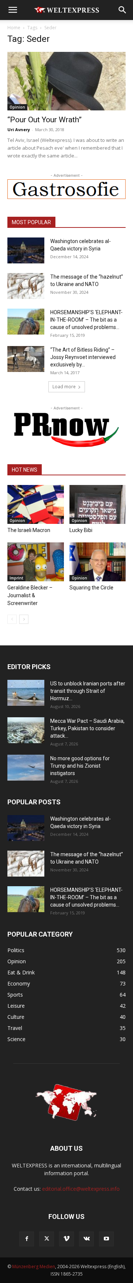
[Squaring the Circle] (97, 561)
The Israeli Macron (28, 530)
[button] (12, 10)
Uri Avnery (18, 129)
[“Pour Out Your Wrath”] (66, 81)
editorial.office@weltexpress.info (81, 1188)
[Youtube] (106, 1239)
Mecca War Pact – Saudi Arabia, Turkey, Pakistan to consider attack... (87, 728)
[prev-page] (12, 619)
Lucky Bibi (80, 530)
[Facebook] (26, 1239)
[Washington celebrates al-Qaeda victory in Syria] (25, 250)
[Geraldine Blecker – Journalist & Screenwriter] (35, 561)
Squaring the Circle (91, 588)
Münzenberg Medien (33, 1266)
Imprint (16, 578)
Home (13, 27)
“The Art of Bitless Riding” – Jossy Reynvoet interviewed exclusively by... (83, 357)
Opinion (17, 107)
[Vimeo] (66, 1239)
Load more (64, 386)
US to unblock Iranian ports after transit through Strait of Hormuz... (87, 691)
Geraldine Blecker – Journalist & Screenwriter (29, 595)
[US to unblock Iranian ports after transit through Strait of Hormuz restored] (25, 693)
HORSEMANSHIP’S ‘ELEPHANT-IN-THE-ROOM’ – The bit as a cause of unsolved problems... (86, 319)
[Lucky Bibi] (97, 504)
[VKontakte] (86, 1239)
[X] (46, 1239)
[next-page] (23, 619)
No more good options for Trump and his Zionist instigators (80, 765)
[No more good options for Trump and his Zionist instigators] (25, 768)
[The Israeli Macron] (35, 504)
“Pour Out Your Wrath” (44, 119)
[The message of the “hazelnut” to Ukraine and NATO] (25, 286)
